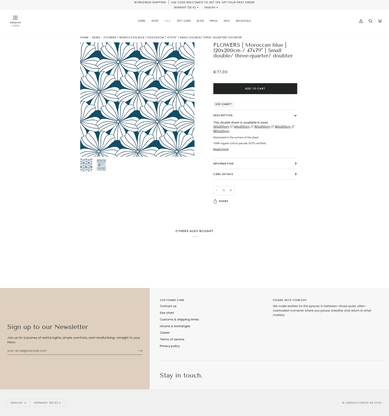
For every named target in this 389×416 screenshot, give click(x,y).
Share (223, 201)
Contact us (168, 306)
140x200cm (242, 127)
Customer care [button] (172, 300)
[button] (155, 21)
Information (223, 163)
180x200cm (283, 127)
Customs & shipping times (179, 319)
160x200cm (262, 127)
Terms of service (172, 339)
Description (223, 115)
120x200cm (221, 127)
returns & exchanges (175, 326)
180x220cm (221, 131)
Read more (221, 149)
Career (165, 333)
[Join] (137, 350)
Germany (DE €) (185, 7)
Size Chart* (223, 104)
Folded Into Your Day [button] (290, 300)
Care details (223, 174)
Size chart (167, 313)
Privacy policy (170, 346)
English (210, 7)
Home (84, 37)
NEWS (96, 37)
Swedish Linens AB (360, 402)
